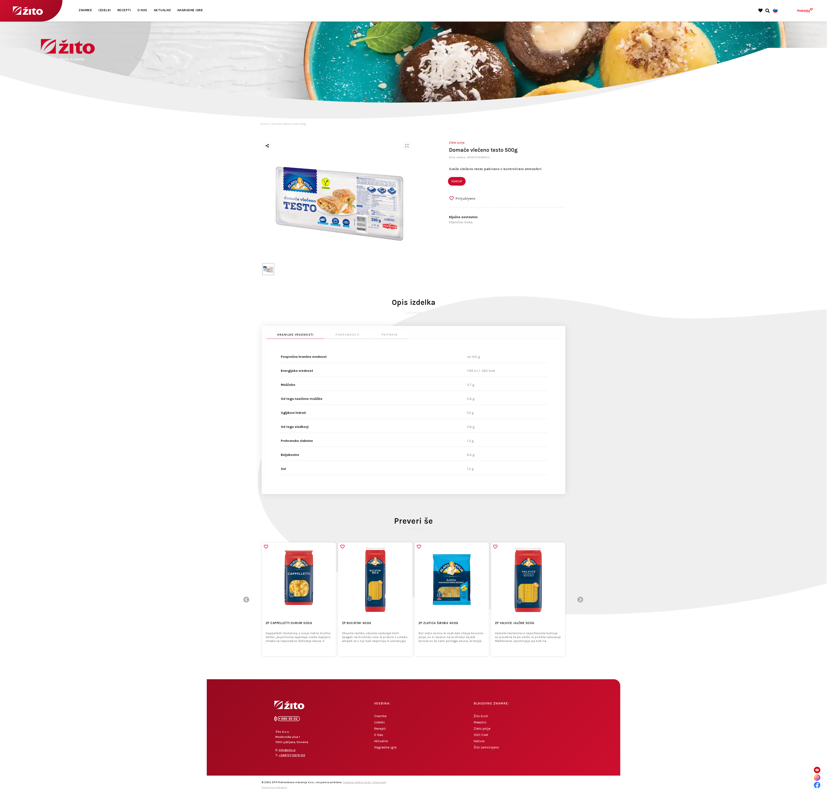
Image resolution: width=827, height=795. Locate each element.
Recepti (124, 10)
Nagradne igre (190, 10)
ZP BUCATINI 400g (356, 623)
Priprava (390, 334)
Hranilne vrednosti (295, 334)
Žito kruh (481, 716)
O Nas (142, 10)
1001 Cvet (481, 735)
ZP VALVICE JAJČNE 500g (514, 623)
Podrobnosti (348, 334)
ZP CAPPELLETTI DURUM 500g (289, 623)
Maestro (480, 722)
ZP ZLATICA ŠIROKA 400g (438, 623)
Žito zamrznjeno (486, 747)
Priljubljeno (465, 198)
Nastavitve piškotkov (274, 787)
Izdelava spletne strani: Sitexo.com (364, 782)
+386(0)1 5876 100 (292, 755)
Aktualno (162, 10)
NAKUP (456, 181)
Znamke (85, 10)
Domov (265, 123)
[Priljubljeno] (266, 546)
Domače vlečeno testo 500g (289, 123)
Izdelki (104, 10)
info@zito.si (287, 750)
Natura (479, 741)
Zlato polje (482, 728)
